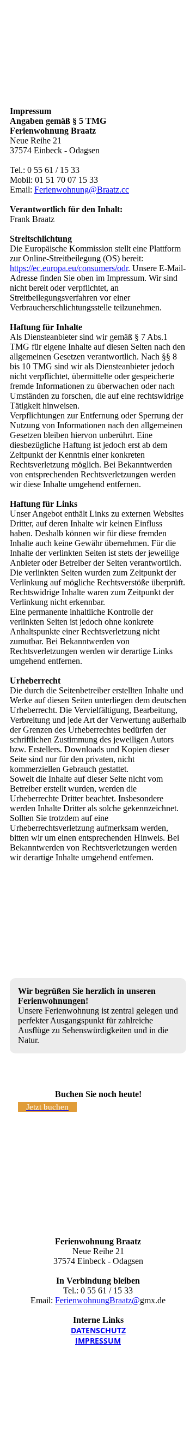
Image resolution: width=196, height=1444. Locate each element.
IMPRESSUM (98, 1340)
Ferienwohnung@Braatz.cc (81, 189)
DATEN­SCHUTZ (98, 1330)
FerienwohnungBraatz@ (97, 1300)
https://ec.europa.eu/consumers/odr (69, 268)
